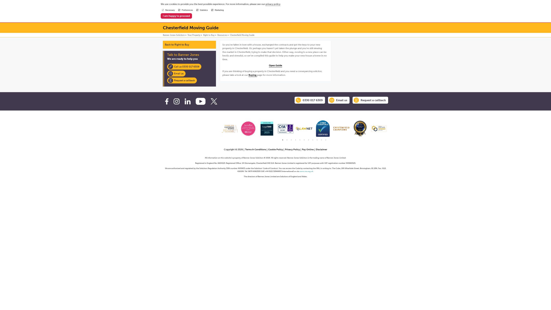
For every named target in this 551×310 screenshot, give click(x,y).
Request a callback (184, 80)
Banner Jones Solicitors (174, 35)
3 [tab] (291, 139)
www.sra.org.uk (306, 171)
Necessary (170, 10)
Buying (253, 75)
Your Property (194, 35)
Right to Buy (209, 35)
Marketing (219, 10)
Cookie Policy (275, 149)
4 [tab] (295, 139)
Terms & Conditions (255, 149)
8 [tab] (312, 139)
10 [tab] (321, 139)
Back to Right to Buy (177, 44)
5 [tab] (299, 139)
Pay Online (308, 149)
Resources (222, 35)
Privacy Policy (292, 149)
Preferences (187, 10)
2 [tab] (287, 139)
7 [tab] (308, 139)
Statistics (204, 10)
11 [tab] (325, 139)
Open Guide (275, 65)
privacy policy (273, 4)
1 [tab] (282, 139)
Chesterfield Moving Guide (242, 35)
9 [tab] (317, 139)
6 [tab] (304, 139)
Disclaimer (321, 149)
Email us (179, 73)
